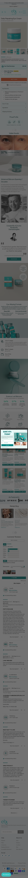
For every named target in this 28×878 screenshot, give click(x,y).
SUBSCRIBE (7, 445)
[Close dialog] (26, 430)
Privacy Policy (6, 447)
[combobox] (2, 443)
